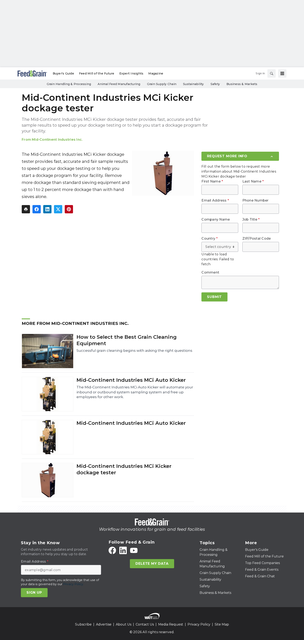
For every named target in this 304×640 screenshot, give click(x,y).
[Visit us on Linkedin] (123, 550)
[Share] (36, 209)
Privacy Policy (199, 624)
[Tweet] (58, 209)
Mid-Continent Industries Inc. (57, 140)
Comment (210, 272)
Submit (214, 297)
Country (209, 238)
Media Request (170, 624)
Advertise (103, 624)
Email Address (215, 200)
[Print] (26, 209)
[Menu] (282, 73)
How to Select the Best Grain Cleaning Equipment (127, 340)
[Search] (271, 73)
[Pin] (69, 209)
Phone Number (255, 200)
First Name (212, 181)
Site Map (222, 624)
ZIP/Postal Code (256, 238)
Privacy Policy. (73, 584)
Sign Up (34, 592)
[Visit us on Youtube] (134, 550)
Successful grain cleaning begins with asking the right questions (134, 350)
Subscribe (83, 624)
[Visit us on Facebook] (112, 550)
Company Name (215, 219)
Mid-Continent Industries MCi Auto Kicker (131, 380)
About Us (123, 624)
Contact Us (145, 624)
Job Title (251, 219)
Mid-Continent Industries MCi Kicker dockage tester (124, 469)
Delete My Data (151, 564)
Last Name (253, 181)
